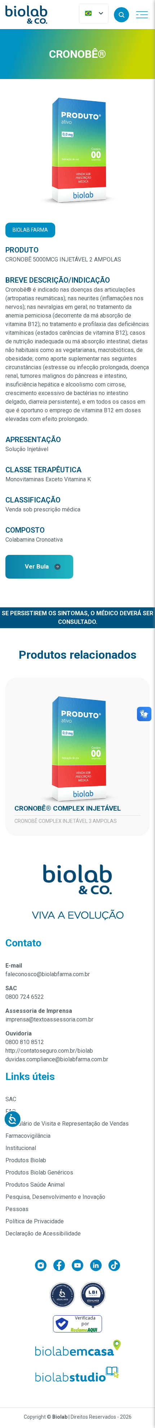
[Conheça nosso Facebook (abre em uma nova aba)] (62, 1266)
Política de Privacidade (34, 1221)
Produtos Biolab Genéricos (39, 1172)
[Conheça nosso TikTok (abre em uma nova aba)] (114, 1266)
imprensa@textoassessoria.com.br (49, 1019)
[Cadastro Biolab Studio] (77, 1374)
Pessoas (16, 1209)
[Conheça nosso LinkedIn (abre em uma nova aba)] (99, 1266)
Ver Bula (37, 566)
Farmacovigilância (27, 1135)
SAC (10, 1099)
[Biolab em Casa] (77, 1349)
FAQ (10, 1111)
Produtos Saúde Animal (35, 1184)
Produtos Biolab (25, 1160)
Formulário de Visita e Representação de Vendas (67, 1123)
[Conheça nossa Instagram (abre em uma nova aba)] (44, 1266)
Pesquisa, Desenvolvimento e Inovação (55, 1196)
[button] (121, 14)
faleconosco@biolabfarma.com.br (47, 974)
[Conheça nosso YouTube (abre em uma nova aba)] (81, 1266)
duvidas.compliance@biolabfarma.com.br (56, 1059)
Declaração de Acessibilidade (43, 1233)
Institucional (20, 1148)
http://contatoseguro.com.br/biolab (49, 1050)
